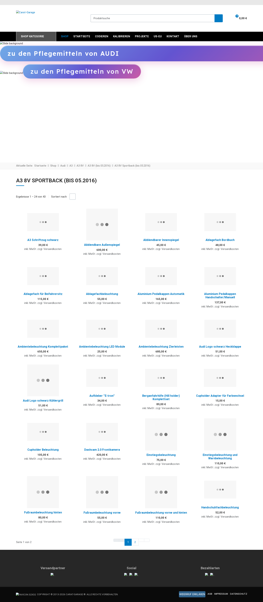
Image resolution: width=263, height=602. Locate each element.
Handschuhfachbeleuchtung (220, 507)
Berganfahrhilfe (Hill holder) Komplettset (161, 397)
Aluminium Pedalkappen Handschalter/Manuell (220, 295)
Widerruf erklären (192, 594)
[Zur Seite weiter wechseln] (141, 540)
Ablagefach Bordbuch (220, 240)
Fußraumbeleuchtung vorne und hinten (161, 512)
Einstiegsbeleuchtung (161, 455)
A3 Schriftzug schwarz (43, 240)
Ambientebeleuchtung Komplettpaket (43, 346)
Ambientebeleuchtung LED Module (102, 346)
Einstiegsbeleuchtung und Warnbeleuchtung (220, 456)
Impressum (221, 593)
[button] (239, 18)
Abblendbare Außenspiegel (102, 245)
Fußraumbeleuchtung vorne (102, 512)
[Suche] (219, 18)
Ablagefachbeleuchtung (102, 294)
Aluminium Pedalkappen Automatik (161, 294)
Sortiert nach (59, 196)
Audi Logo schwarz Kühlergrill (43, 400)
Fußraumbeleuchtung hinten (43, 512)
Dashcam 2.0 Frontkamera (102, 449)
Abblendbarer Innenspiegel (161, 240)
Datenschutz (238, 593)
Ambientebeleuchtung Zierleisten (161, 346)
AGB (210, 593)
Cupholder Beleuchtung (43, 449)
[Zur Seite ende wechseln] (147, 540)
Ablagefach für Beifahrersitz (43, 294)
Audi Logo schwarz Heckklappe (220, 346)
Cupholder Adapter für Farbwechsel (220, 395)
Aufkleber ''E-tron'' (102, 395)
